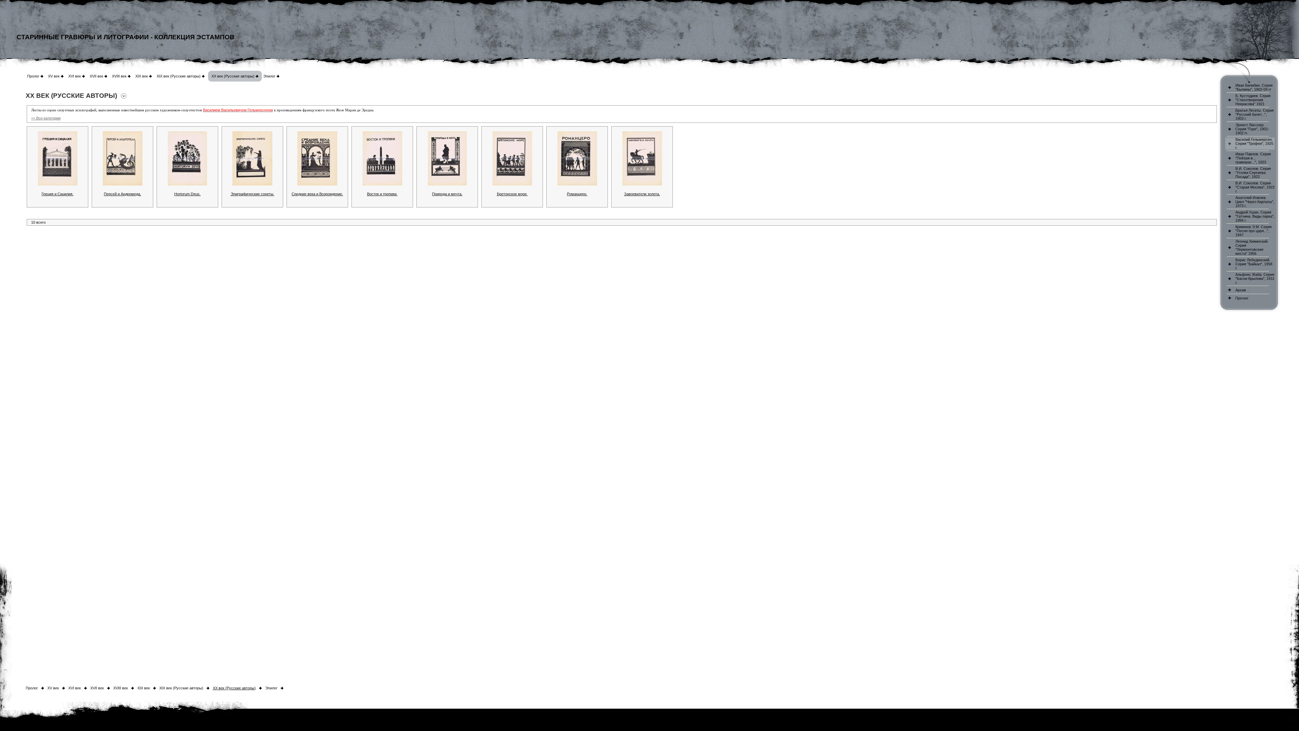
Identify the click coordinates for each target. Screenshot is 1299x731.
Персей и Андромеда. (122, 194)
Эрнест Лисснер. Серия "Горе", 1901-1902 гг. (1252, 129)
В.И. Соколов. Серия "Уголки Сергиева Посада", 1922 (1253, 173)
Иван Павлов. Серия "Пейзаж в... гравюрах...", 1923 (1253, 158)
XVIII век (119, 76)
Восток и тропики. (382, 194)
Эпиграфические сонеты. (252, 194)
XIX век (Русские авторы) (179, 76)
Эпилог (269, 76)
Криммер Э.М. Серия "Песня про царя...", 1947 (1253, 231)
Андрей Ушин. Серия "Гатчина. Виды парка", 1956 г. (1255, 216)
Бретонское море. (512, 194)
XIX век (141, 76)
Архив (1240, 290)
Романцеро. (577, 194)
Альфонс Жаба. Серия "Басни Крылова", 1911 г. (1254, 278)
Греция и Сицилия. (57, 194)
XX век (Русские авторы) (232, 76)
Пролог (33, 76)
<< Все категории (46, 118)
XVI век (74, 76)
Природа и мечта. (447, 194)
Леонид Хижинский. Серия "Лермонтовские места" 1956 (1252, 247)
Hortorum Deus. (187, 194)
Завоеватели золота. (642, 194)
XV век (54, 76)
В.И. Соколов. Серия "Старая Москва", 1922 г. (1255, 187)
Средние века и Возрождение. (317, 194)
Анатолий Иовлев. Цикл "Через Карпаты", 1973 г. (1254, 202)
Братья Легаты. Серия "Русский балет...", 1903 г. (1254, 114)
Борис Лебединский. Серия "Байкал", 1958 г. (1253, 264)
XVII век (96, 76)
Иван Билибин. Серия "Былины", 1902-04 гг (1254, 87)
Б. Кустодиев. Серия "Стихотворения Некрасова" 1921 (1253, 100)
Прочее (1241, 298)
